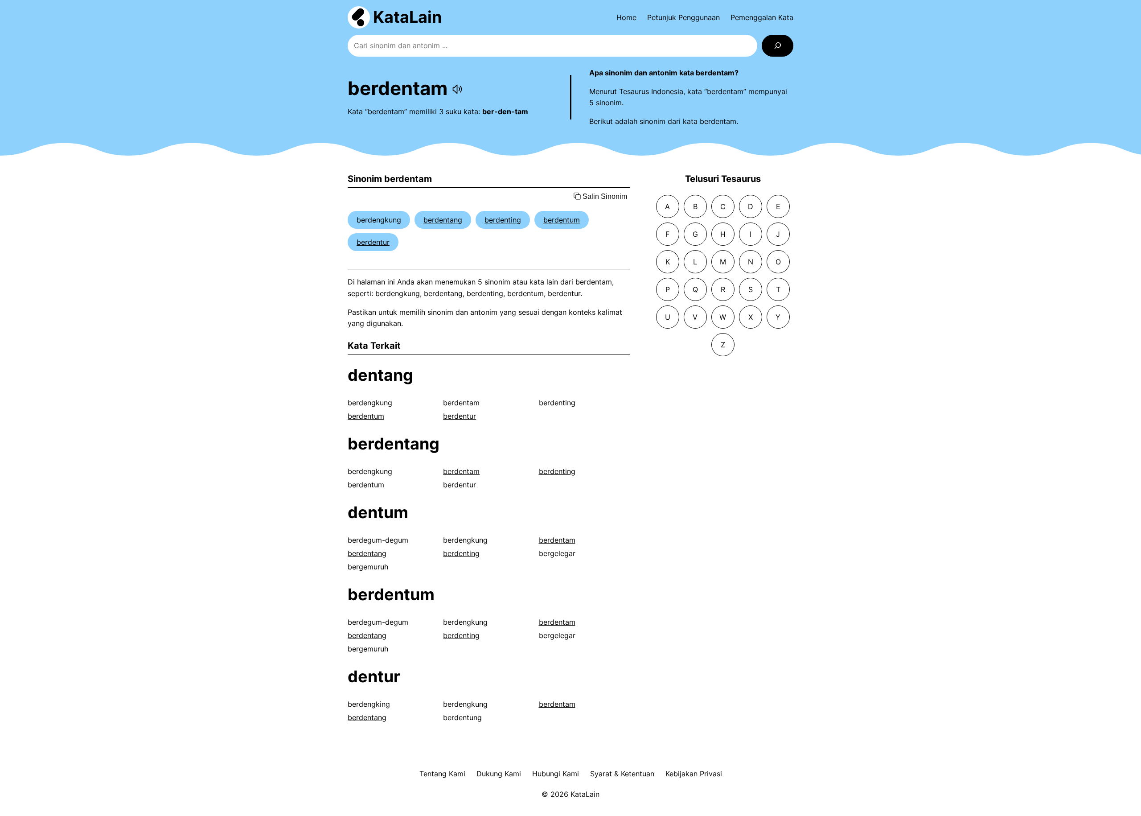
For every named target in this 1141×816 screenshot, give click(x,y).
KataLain (407, 17)
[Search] (777, 46)
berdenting (502, 219)
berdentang (442, 219)
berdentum (561, 219)
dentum (378, 512)
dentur (374, 676)
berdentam (461, 402)
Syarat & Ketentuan (622, 773)
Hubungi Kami (555, 773)
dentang (380, 375)
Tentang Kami (442, 773)
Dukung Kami (498, 773)
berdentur (373, 242)
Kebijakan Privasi (693, 773)
